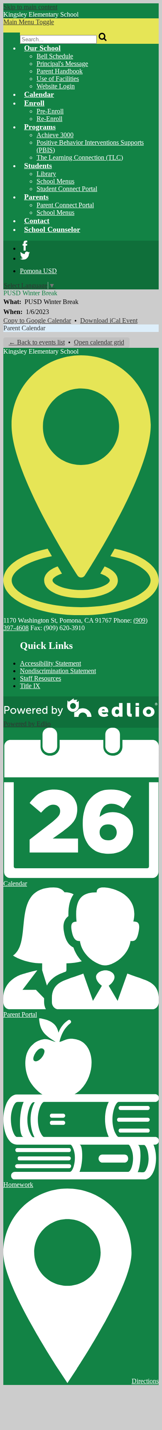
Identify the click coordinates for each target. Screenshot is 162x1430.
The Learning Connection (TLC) (80, 157)
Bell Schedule (55, 56)
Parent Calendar (24, 328)
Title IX (30, 685)
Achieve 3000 (55, 134)
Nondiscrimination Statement (58, 670)
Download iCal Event (108, 320)
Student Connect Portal (67, 188)
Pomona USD (38, 270)
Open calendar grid (99, 342)
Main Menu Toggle (28, 21)
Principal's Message (62, 63)
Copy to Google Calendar (37, 320)
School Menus (55, 181)
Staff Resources (40, 678)
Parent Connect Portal (65, 205)
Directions (145, 1381)
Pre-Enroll (50, 111)
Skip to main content (30, 6)
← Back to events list (37, 342)
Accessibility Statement (50, 663)
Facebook (25, 246)
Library (46, 173)
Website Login (56, 86)
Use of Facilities (58, 78)
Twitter (25, 256)
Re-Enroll (49, 118)
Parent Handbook (60, 71)
